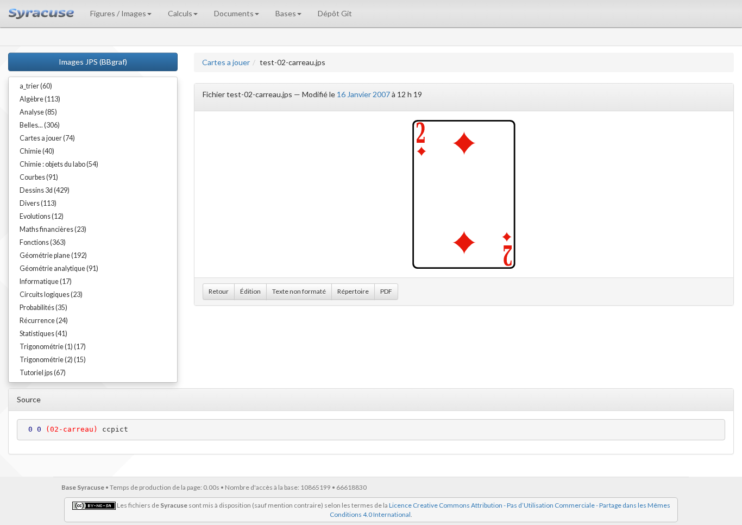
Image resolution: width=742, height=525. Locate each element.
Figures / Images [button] (118, 13)
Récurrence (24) (44, 321)
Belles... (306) (40, 125)
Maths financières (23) (53, 229)
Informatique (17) (46, 281)
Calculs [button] (180, 13)
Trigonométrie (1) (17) (53, 347)
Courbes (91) (39, 177)
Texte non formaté (299, 291)
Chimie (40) (37, 151)
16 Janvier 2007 (363, 94)
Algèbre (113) (40, 99)
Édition (250, 291)
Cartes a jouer (226, 62)
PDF (386, 291)
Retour (219, 291)
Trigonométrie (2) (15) (53, 360)
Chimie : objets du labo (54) (59, 164)
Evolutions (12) (42, 216)
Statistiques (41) (43, 334)
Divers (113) (38, 203)
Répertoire (353, 291)
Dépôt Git (335, 13)
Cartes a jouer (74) (47, 138)
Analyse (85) (38, 112)
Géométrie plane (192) (53, 255)
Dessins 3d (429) (45, 190)
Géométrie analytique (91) (59, 268)
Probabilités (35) (43, 307)
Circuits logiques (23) (51, 294)
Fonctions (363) (43, 242)
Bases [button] (285, 13)
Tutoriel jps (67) (43, 373)
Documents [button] (234, 13)
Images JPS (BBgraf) (93, 61)
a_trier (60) (36, 86)
